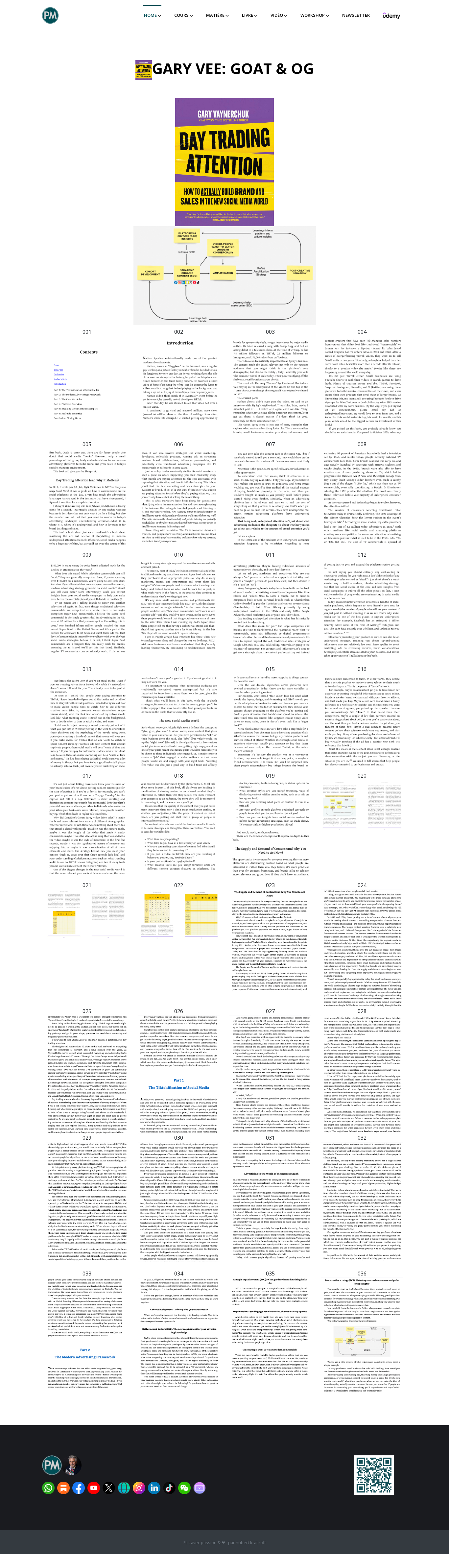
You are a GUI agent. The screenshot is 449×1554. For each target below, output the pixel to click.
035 (270, 1273)
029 (87, 1137)
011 (270, 554)
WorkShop (313, 15)
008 (362, 444)
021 (87, 885)
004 (362, 331)
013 (87, 669)
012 (362, 554)
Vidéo (277, 15)
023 (270, 885)
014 (178, 669)
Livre (248, 15)
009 (87, 554)
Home (151, 15)
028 (362, 1011)
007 (270, 444)
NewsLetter (356, 15)
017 (87, 775)
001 (87, 331)
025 (87, 1011)
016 (362, 669)
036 (362, 1273)
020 (362, 775)
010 (178, 554)
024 (362, 885)
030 (178, 1137)
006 (178, 444)
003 (270, 331)
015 (270, 669)
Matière (215, 15)
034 (178, 1273)
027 (270, 1011)
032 (362, 1137)
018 (178, 775)
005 (87, 444)
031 (270, 1137)
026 (178, 1011)
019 (270, 775)
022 (178, 885)
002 (178, 331)
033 (87, 1273)
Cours (182, 15)
